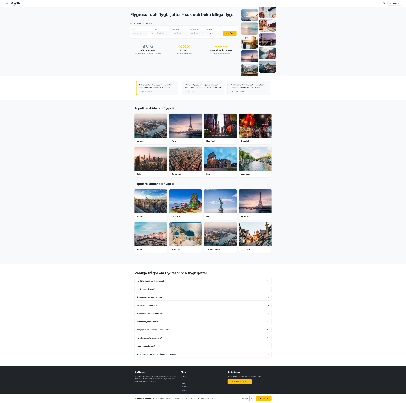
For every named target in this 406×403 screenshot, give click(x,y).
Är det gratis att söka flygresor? (150, 297)
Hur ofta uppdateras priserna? (149, 338)
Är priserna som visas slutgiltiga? (150, 313)
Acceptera (264, 398)
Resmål (183, 380)
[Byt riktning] (152, 33)
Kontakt (184, 390)
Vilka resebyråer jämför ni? (148, 322)
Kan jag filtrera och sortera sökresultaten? (154, 330)
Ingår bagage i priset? (146, 346)
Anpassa (245, 398)
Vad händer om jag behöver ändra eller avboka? (157, 354)
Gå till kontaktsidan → (239, 382)
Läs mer (213, 398)
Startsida (184, 376)
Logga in (395, 3)
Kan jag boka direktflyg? (147, 305)
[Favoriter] (384, 3)
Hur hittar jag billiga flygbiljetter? (150, 281)
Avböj (252, 398)
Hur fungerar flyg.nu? (146, 289)
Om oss (184, 387)
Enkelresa (149, 23)
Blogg (183, 383)
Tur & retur (137, 23)
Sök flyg (229, 33)
